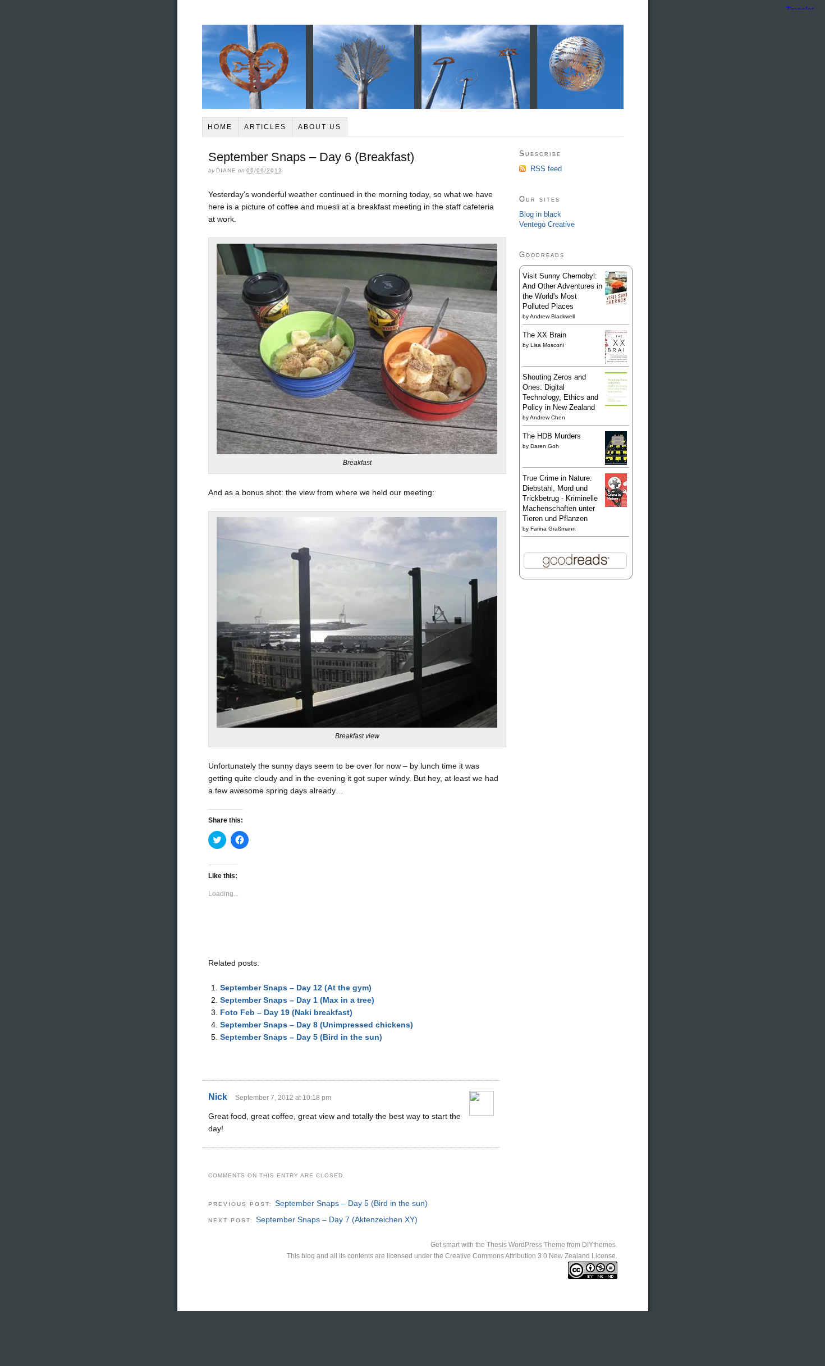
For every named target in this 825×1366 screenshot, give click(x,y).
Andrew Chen (547, 417)
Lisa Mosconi (547, 345)
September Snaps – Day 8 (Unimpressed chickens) (316, 1024)
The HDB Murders (551, 436)
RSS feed (546, 169)
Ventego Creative (547, 224)
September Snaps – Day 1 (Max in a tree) (297, 999)
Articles (265, 127)
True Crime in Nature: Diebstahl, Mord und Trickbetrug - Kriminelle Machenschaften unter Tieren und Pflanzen (560, 498)
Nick (217, 1097)
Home (220, 127)
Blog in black (540, 214)
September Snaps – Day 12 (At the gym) (296, 987)
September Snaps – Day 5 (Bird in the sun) (301, 1037)
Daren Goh (544, 446)
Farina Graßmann (553, 529)
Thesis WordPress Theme (526, 1245)
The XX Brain (544, 335)
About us (319, 127)
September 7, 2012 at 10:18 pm (283, 1098)
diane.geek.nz (413, 67)
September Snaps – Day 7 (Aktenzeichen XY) (337, 1219)
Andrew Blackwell (552, 316)
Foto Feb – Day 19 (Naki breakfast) (286, 1012)
